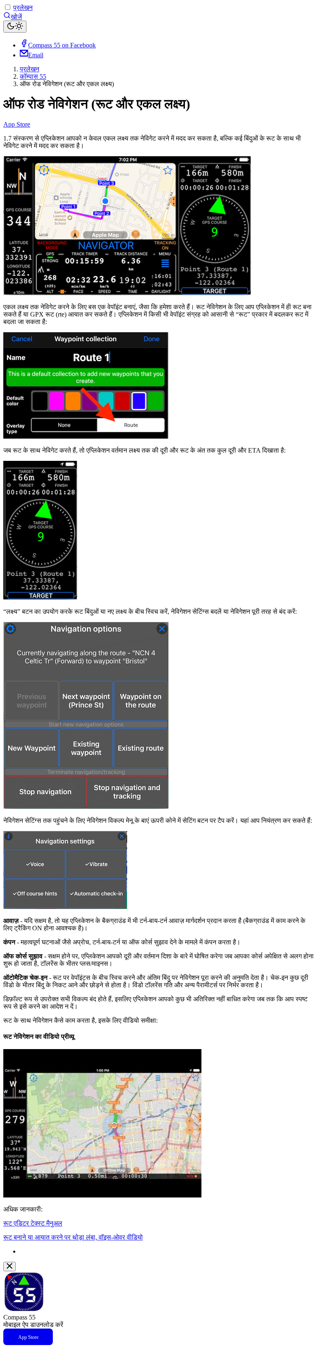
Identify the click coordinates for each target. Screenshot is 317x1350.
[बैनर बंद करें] (9, 1266)
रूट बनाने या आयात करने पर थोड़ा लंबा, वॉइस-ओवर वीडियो (73, 1237)
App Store (16, 124)
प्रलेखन (23, 7)
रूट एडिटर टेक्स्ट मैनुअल (32, 1223)
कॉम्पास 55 (33, 76)
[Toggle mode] (14, 27)
